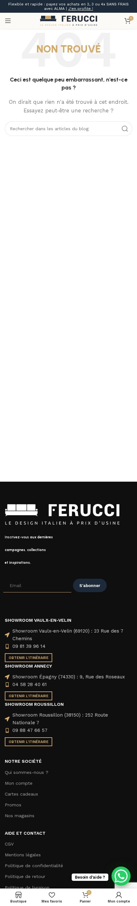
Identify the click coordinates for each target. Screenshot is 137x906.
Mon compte (18, 783)
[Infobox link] (68, 550)
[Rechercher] (125, 128)
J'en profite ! (80, 8)
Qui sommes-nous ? (26, 772)
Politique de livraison (27, 887)
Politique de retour (25, 876)
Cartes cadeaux (21, 793)
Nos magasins (19, 815)
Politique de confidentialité (34, 865)
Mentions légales (23, 854)
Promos (13, 804)
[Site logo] (68, 20)
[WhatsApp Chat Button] (121, 876)
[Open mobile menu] (8, 20)
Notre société (23, 761)
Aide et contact (25, 833)
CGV (9, 843)
